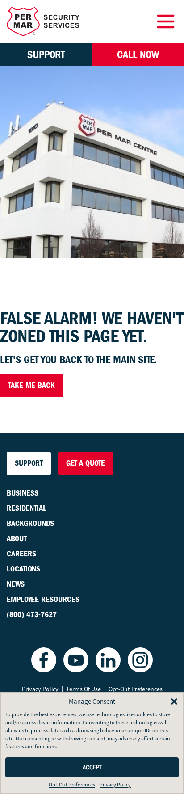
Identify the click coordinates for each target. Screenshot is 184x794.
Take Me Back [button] (31, 385)
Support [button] (46, 54)
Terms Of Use (83, 689)
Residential (26, 508)
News (16, 584)
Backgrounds (30, 523)
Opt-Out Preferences (72, 784)
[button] (174, 701)
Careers (21, 554)
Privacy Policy (115, 784)
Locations (23, 569)
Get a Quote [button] (85, 463)
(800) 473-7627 (32, 614)
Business (22, 493)
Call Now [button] (138, 54)
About (17, 538)
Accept (92, 767)
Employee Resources (43, 599)
